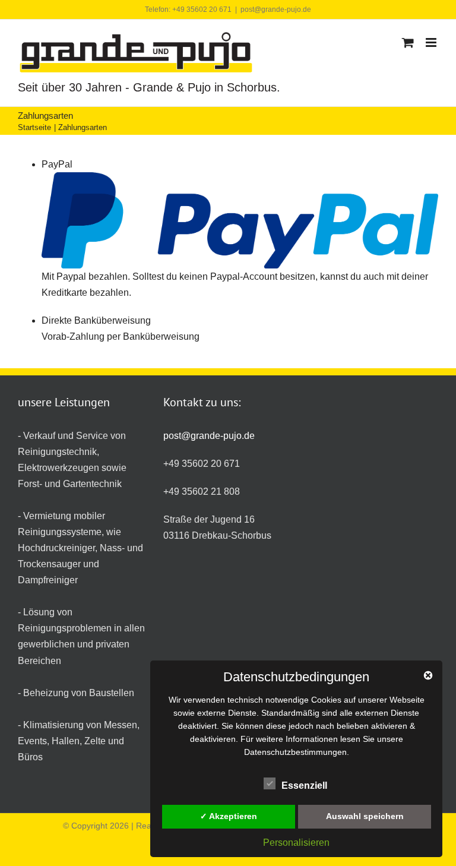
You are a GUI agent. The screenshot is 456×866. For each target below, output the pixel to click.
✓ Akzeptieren (228, 816)
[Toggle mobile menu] (432, 42)
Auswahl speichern (365, 816)
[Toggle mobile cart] (408, 42)
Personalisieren (296, 842)
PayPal (57, 164)
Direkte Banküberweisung (96, 320)
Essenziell (304, 785)
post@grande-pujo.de (275, 9)
